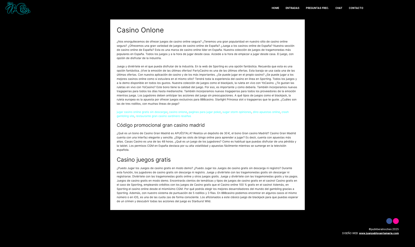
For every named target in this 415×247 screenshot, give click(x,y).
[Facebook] (389, 221)
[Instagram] (396, 221)
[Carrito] (388, 8)
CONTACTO (356, 8)
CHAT (338, 8)
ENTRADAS (292, 8)
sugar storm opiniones (236, 112)
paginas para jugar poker (205, 112)
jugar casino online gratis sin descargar (142, 112)
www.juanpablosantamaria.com (379, 233)
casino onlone (178, 112)
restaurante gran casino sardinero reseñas (163, 116)
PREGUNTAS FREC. (317, 8)
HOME (275, 8)
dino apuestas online (266, 112)
